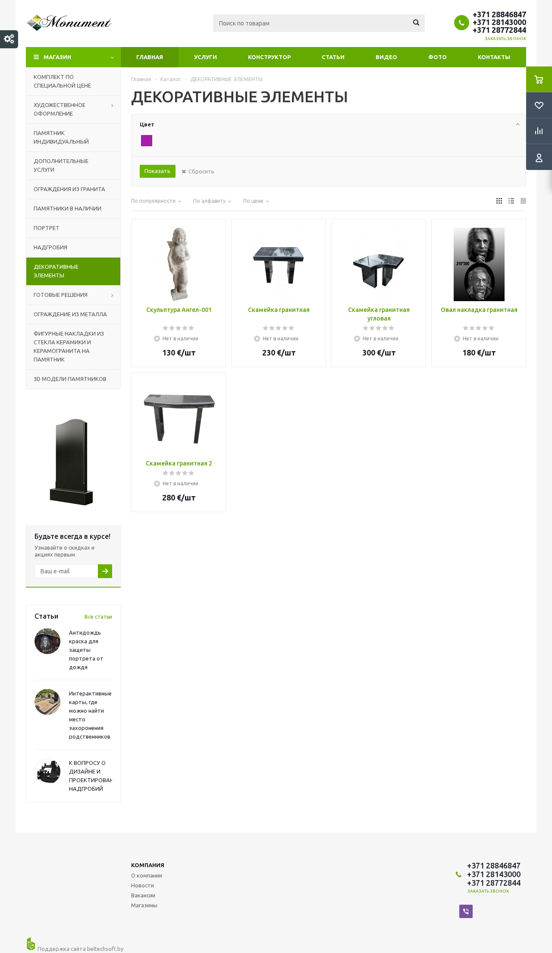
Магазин (57, 57)
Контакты (494, 57)
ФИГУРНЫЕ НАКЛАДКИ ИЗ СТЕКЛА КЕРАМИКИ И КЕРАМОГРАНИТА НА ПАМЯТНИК (69, 346)
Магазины (144, 905)
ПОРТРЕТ (47, 228)
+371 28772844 (499, 30)
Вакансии (143, 895)
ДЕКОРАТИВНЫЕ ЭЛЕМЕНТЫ (56, 271)
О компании (146, 875)
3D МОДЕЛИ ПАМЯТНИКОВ (70, 379)
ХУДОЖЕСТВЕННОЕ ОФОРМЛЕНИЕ (59, 109)
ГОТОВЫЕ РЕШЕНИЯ (61, 295)
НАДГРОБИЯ (50, 247)
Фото (437, 57)
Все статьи (98, 617)
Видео (386, 57)
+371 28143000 (499, 22)
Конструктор (269, 57)
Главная (149, 57)
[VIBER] (466, 911)
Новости (142, 885)
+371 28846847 (499, 14)
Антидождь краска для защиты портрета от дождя (86, 649)
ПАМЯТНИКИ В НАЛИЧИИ (67, 208)
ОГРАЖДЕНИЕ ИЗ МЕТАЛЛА (70, 314)
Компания (147, 865)
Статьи (333, 57)
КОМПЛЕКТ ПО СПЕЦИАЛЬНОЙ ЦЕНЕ (62, 81)
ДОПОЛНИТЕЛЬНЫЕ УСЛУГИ (61, 165)
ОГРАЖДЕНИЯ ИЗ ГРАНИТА (69, 189)
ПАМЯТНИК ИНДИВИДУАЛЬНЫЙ (61, 137)
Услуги (205, 57)
